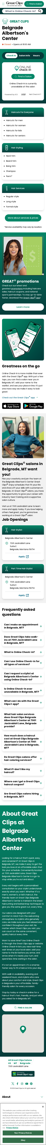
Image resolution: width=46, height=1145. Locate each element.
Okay (23, 1140)
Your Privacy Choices (23, 1133)
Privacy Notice (12, 1128)
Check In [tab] (11, 55)
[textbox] (23, 281)
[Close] (43, 1106)
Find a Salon (25, 76)
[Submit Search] (40, 11)
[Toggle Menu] (3, 4)
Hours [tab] (36, 55)
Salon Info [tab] (24, 55)
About (6, 1097)
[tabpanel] (23, 81)
